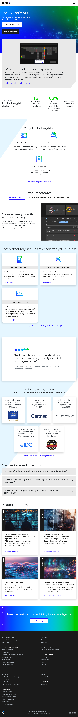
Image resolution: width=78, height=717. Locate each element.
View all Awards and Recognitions (38, 456)
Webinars (43, 664)
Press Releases (45, 659)
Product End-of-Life (8, 682)
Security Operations (8, 662)
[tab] (37, 378)
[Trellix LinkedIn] (70, 713)
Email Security (6, 659)
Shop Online (44, 684)
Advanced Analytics (17, 197)
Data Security (6, 652)
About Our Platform (8, 637)
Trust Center (6, 701)
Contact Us (44, 674)
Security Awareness (8, 699)
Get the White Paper (13, 552)
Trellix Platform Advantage (10, 640)
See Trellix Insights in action (38, 182)
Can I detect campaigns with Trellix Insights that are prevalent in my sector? (36, 480)
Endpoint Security (7, 649)
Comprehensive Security (36, 197)
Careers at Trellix (46, 647)
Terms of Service (45, 713)
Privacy (30, 713)
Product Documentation (9, 677)
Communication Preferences (11, 684)
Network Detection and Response (12, 654)
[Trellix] (3, 712)
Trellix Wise (5, 642)
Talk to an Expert (10, 31)
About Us (43, 640)
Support (4, 674)
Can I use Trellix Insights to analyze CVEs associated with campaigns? (32, 491)
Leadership (44, 642)
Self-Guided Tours (7, 704)
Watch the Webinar (51, 552)
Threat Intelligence (7, 657)
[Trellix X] (75, 713)
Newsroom (44, 657)
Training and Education (9, 696)
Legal (36, 713)
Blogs (42, 662)
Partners (43, 644)
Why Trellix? (44, 637)
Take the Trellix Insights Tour (16, 83)
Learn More (8, 283)
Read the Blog (10, 595)
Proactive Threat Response (58, 197)
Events (43, 667)
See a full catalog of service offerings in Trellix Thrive (37, 326)
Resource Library (7, 691)
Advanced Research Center (10, 694)
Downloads (5, 679)
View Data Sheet (10, 24)
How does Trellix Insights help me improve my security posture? (35, 471)
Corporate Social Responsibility (50, 649)
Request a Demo (46, 677)
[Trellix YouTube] (72, 713)
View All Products (7, 664)
